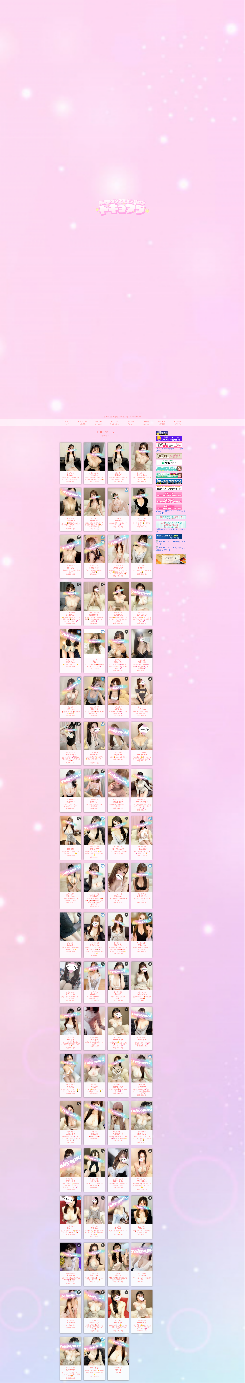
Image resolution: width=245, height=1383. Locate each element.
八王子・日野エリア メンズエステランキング (170, 512)
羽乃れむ (118, 1228)
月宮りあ (94, 1228)
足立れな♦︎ (71, 1323)
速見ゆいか (141, 1134)
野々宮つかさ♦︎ (142, 802)
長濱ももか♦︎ (118, 802)
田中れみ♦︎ (94, 754)
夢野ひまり (70, 1181)
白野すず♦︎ (118, 709)
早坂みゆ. (118, 1370)
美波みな (118, 475)
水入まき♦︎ (142, 709)
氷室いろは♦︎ (71, 662)
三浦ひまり (70, 1134)
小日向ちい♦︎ (71, 615)
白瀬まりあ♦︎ (94, 568)
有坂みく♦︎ (118, 945)
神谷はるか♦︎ (142, 994)
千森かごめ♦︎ (142, 849)
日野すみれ (141, 1228)
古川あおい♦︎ (94, 475)
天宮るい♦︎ (71, 1275)
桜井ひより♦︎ (118, 1181)
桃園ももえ (141, 1040)
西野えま (118, 1275)
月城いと (70, 1228)
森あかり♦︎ (71, 802)
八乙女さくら (118, 1134)
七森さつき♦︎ (71, 754)
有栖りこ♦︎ (118, 662)
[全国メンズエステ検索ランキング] (169, 438)
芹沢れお (70, 1087)
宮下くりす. (94, 1368)
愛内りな (118, 994)
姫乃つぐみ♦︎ (71, 994)
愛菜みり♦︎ (94, 802)
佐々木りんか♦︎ (118, 849)
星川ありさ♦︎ (142, 475)
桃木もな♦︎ (142, 662)
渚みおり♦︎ (71, 945)
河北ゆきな (94, 896)
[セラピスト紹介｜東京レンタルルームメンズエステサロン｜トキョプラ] (122, 207)
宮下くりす (94, 849)
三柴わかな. (142, 1323)
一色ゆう (94, 662)
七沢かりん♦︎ (94, 709)
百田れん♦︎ (71, 520)
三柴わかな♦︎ (118, 1040)
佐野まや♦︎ (71, 709)
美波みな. (70, 475)
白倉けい (141, 568)
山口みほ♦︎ (142, 1275)
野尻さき (70, 1040)
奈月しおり (94, 1275)
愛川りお (70, 568)
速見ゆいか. (70, 1370)
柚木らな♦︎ (94, 994)
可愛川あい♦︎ (71, 896)
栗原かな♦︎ (118, 896)
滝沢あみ (94, 1040)
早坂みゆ (94, 1134)
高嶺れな (118, 520)
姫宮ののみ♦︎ (94, 615)
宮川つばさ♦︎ (142, 1181)
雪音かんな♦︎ (118, 1087)
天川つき (141, 520)
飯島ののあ (94, 945)
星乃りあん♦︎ (142, 615)
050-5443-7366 (136, 417)
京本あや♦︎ (142, 945)
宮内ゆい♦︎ (142, 1087)
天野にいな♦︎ (142, 896)
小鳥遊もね (118, 615)
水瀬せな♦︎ (71, 849)
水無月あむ (94, 1181)
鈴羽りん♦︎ (94, 520)
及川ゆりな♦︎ (118, 568)
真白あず (94, 1087)
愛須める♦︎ (118, 754)
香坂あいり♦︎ (94, 1323)
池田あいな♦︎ (142, 754)
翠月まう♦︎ (118, 1323)
